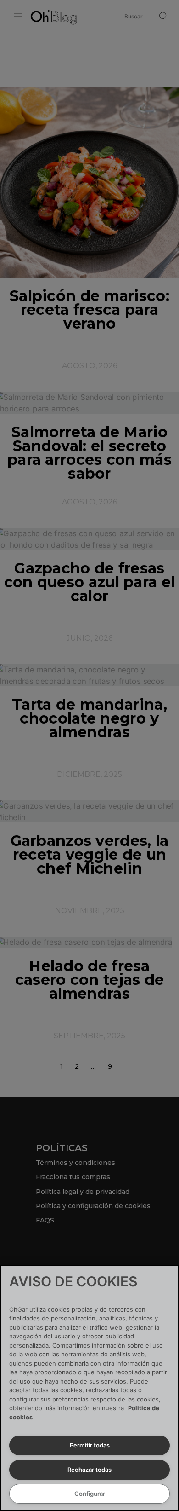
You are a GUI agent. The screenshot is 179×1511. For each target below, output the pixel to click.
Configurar (89, 1493)
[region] (89, 1388)
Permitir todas (90, 1445)
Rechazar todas (89, 1469)
